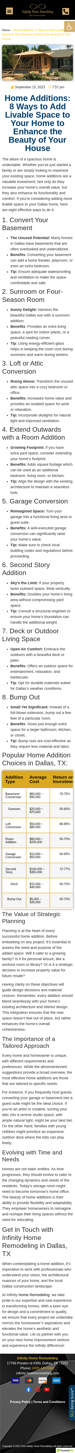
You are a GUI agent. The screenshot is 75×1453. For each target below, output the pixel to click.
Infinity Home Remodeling (37, 1358)
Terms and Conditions (49, 1402)
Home (6, 30)
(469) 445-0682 (43, 1368)
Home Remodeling (34, 1295)
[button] (69, 26)
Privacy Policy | (21, 1402)
